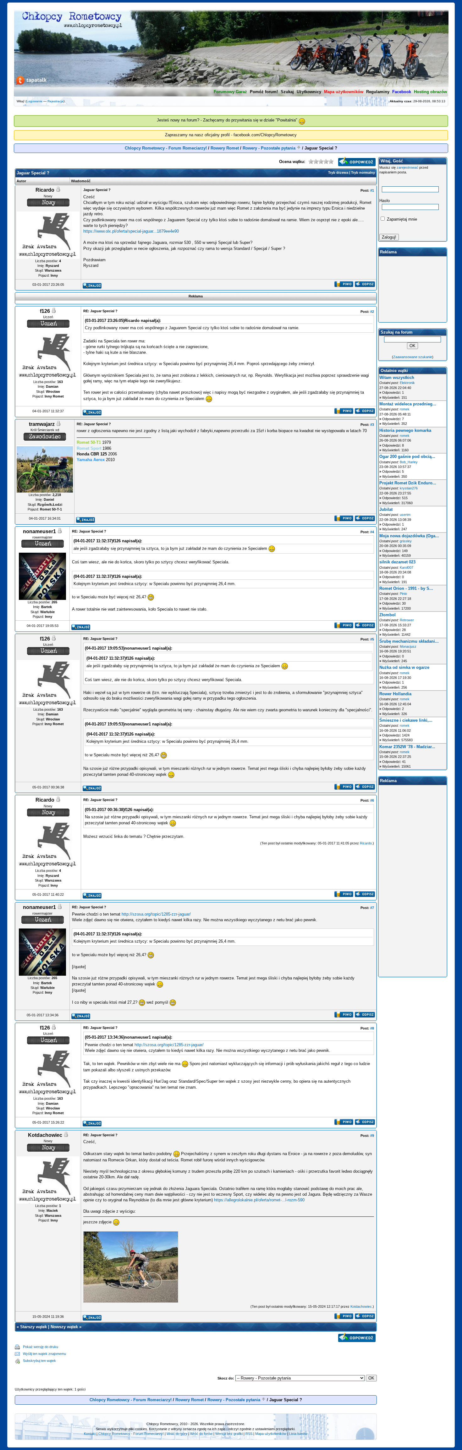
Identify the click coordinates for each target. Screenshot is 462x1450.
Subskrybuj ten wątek (39, 1361)
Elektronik (407, 383)
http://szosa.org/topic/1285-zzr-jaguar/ (156, 914)
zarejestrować (407, 167)
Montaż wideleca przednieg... (407, 404)
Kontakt (90, 1434)
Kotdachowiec (361, 1306)
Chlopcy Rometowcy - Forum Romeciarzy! (166, 148)
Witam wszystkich (396, 377)
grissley (406, 541)
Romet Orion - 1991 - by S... (406, 588)
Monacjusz (408, 646)
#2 (372, 311)
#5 (372, 639)
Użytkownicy (309, 91)
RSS (248, 1434)
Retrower (407, 620)
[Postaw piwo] (343, 285)
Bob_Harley (409, 462)
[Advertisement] (221, 1354)
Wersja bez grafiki (229, 1434)
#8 (372, 1028)
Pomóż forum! (264, 91)
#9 (372, 1135)
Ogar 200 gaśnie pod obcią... (407, 456)
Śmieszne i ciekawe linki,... (405, 720)
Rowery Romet (225, 148)
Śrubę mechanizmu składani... (409, 641)
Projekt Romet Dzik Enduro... (407, 483)
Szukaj (287, 91)
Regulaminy (377, 91)
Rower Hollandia (395, 693)
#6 (372, 800)
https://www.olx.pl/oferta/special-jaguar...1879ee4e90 (131, 231)
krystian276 (409, 488)
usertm (405, 514)
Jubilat (386, 509)
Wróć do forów (201, 1434)
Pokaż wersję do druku (40, 1347)
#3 (372, 424)
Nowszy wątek (64, 1326)
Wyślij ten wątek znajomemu (44, 1354)
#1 (372, 190)
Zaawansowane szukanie (412, 357)
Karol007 (406, 567)
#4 (372, 532)
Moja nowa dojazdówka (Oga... (409, 535)
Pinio (403, 593)
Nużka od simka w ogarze (404, 667)
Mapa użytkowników (270, 1434)
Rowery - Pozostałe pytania (269, 148)
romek (405, 409)
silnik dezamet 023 (397, 562)
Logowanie (34, 101)
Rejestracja (55, 101)
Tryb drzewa (338, 172)
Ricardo (366, 843)
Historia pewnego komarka (405, 430)
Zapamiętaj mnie (401, 219)
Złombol (387, 614)
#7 (372, 908)
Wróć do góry (177, 1434)
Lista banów (298, 1434)
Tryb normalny (363, 172)
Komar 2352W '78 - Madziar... (407, 746)
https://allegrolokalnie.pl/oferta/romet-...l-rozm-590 (259, 1200)
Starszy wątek (33, 1326)
